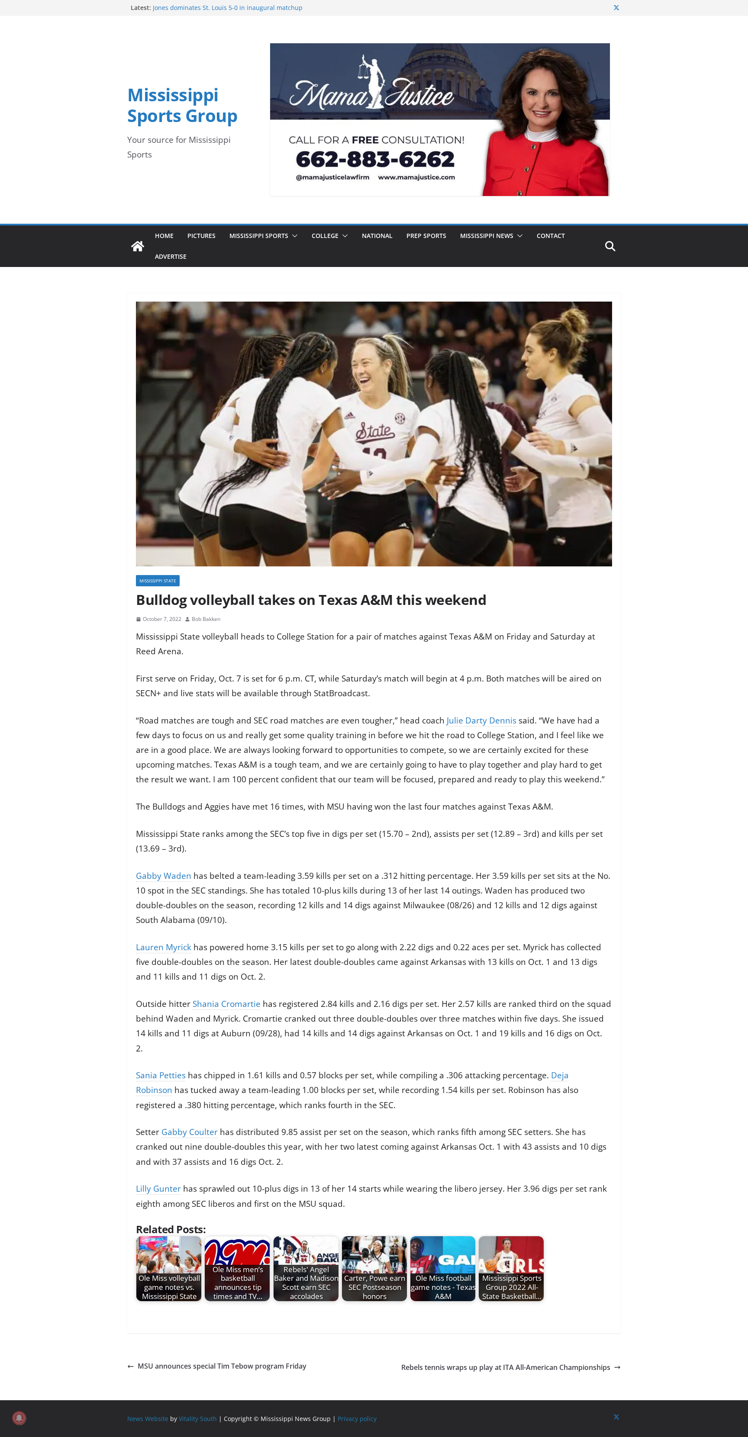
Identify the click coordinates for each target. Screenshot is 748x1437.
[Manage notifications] (19, 1418)
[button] (293, 236)
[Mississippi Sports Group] (137, 246)
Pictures (201, 235)
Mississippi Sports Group (182, 105)
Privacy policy (357, 1418)
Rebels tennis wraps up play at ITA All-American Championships (505, 1367)
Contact (551, 235)
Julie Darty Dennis (481, 720)
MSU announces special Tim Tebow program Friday (222, 1366)
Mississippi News (486, 235)
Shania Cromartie (227, 1003)
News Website (147, 1418)
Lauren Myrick (163, 947)
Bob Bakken (206, 619)
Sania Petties (161, 1075)
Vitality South (198, 1418)
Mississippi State (157, 581)
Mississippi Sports (258, 235)
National (377, 235)
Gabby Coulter (189, 1132)
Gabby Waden (163, 875)
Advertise (171, 256)
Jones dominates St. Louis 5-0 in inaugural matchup (228, 7)
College (325, 235)
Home (164, 235)
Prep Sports (426, 235)
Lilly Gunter (158, 1188)
